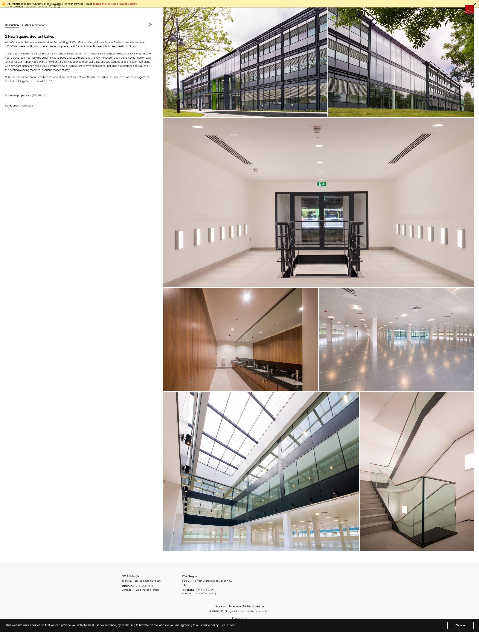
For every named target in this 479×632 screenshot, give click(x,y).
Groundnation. (262, 611)
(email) (155, 589)
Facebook (235, 606)
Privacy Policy (239, 617)
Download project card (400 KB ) (25, 95)
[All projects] (150, 24)
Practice (31, 6)
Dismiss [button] (460, 625)
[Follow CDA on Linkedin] (59, 6)
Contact (42, 6)
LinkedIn (258, 606)
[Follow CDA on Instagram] (55, 6)
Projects (19, 6)
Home (8, 6)
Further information (33, 25)
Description (12, 25)
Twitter (247, 606)
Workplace (26, 105)
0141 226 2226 (205, 589)
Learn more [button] (228, 625)
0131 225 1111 (144, 585)
